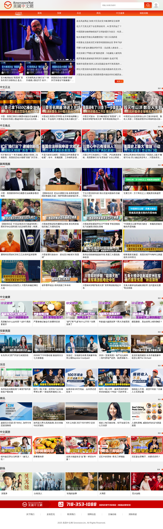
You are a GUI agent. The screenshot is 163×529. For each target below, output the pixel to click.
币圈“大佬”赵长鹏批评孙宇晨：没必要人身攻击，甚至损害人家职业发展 (100, 48)
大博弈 (102, 493)
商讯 (99, 13)
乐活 (79, 13)
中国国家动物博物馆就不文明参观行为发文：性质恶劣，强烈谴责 (100, 32)
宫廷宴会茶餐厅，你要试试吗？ (146, 457)
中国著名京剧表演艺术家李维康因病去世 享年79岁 (99, 42)
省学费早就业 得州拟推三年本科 (56, 285)
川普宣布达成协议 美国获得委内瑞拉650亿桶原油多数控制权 (100, 74)
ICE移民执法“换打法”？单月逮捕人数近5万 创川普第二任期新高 (37, 80)
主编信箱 (112, 514)
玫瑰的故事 (72, 493)
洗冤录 (4, 493)
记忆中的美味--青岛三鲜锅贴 (112, 457)
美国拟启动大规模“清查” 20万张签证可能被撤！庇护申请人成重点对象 (62, 80)
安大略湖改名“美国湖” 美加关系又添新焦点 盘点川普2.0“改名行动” (12, 80)
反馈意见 (51, 514)
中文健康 (120, 13)
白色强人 (38, 493)
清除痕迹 (133, 514)
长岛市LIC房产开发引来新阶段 (14, 355)
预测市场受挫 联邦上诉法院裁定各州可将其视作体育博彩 (100, 64)
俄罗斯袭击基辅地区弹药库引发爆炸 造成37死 (97, 58)
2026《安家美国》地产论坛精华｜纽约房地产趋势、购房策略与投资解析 (114, 358)
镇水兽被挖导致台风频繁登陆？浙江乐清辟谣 (96, 37)
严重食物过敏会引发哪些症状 (46, 322)
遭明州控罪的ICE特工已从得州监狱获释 (19, 254)
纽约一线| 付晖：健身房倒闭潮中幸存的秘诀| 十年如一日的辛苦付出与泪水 (113, 392)
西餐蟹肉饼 (38, 457)
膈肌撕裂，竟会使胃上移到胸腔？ (147, 322)
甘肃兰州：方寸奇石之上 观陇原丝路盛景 (142, 193)
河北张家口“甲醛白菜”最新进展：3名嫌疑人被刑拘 (99, 53)
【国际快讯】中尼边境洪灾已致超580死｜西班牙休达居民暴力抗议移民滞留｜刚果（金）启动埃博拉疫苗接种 (20, 226)
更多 (119, 81)
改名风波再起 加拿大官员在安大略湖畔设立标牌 (98, 21)
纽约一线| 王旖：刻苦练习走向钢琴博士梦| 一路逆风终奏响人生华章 (48, 392)
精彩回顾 (144, 13)
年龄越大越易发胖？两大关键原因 (114, 322)
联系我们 (71, 514)
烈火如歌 (136, 493)
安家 (59, 13)
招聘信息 (92, 514)
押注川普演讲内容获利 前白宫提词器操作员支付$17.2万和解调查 (100, 69)
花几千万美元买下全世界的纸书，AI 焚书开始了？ (99, 26)
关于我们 (30, 514)
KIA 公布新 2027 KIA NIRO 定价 (80, 423)
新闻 (40, 13)
